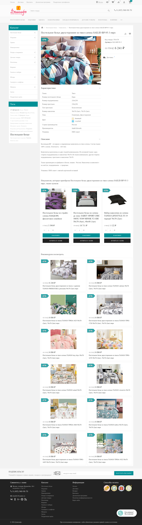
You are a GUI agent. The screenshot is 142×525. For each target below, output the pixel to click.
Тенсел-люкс (14, 115)
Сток (26, 121)
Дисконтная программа (43, 2)
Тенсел (26, 110)
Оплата (12, 2)
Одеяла (42, 20)
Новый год (23, 113)
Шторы (12, 77)
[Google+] (18, 499)
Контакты (30, 2)
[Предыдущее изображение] (74, 199)
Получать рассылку (124, 473)
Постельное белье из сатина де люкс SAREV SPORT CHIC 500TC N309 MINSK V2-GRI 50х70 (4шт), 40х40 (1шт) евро (86, 218)
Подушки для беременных (18, 129)
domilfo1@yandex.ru (19, 496)
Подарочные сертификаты (61, 2)
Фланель (12, 131)
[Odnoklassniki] (15, 499)
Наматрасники (53, 20)
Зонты (12, 92)
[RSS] (25, 499)
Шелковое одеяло (15, 126)
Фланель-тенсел (14, 113)
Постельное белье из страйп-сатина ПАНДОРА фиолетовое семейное (55, 215)
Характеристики (48, 88)
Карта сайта (76, 500)
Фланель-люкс (14, 140)
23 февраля (14, 109)
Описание (45, 139)
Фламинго (24, 126)
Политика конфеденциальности (82, 498)
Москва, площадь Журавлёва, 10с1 (23, 486)
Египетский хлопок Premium (24, 131)
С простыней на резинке (17, 121)
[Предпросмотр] (56, 199)
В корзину (56, 235)
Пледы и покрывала (71, 20)
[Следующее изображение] (98, 199)
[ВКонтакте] (11, 499)
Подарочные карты (16, 97)
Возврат (75, 491)
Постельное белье (17, 20)
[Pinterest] (22, 499)
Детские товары (88, 20)
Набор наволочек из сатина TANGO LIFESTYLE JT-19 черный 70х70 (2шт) (116, 215)
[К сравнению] (125, 34)
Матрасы (13, 87)
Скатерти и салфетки (16, 82)
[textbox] (70, 11)
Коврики (113, 20)
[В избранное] (130, 34)
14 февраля (21, 115)
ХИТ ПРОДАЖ (26, 118)
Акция (27, 115)
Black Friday (31, 113)
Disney (21, 110)
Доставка (20, 2)
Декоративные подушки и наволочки (21, 123)
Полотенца (102, 20)
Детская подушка (15, 118)
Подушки (32, 20)
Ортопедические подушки (18, 138)
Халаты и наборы (15, 72)
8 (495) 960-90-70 (124, 10)
